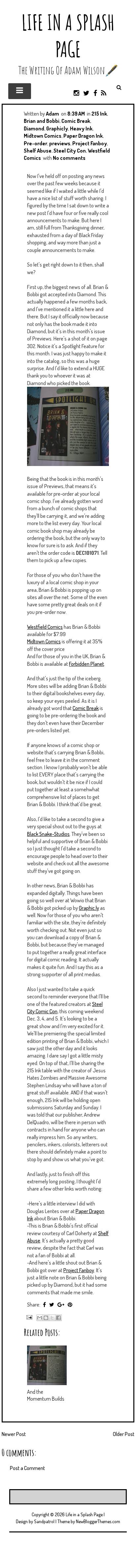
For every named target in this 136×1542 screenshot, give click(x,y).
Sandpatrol (44, 1521)
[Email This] (39, 1317)
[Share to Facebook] (58, 1317)
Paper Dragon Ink (83, 135)
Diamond (34, 128)
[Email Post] (28, 1316)
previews (59, 143)
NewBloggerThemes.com (98, 1521)
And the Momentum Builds (45, 1395)
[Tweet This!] (52, 1304)
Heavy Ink (81, 128)
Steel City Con (69, 150)
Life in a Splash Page (68, 35)
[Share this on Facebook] (44, 1304)
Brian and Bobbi (41, 121)
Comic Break (75, 121)
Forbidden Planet (86, 664)
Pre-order (35, 143)
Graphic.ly (89, 908)
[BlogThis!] (46, 1317)
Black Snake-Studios (48, 834)
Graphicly (57, 128)
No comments (69, 158)
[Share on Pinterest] (70, 1304)
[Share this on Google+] (61, 1304)
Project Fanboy (89, 143)
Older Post (123, 1434)
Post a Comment (27, 1468)
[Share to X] (52, 1317)
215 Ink (99, 113)
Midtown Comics (42, 135)
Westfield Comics (45, 627)
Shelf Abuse (37, 150)
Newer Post (14, 1434)
